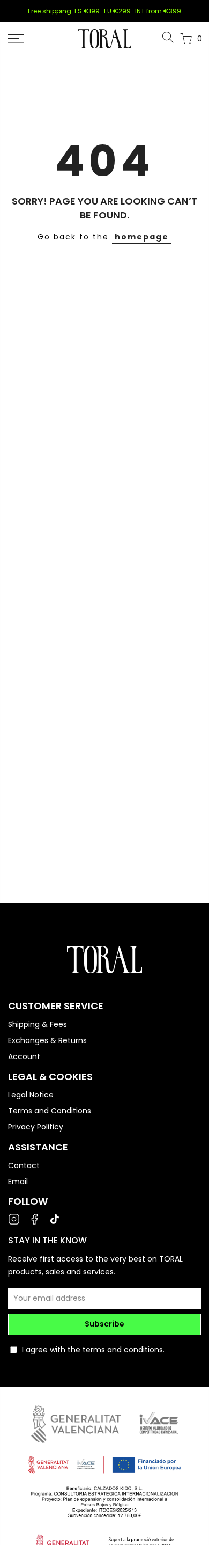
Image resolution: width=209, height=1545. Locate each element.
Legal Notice (31, 1094)
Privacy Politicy (35, 1126)
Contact (24, 1165)
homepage (142, 236)
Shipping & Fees (37, 1024)
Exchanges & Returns (47, 1040)
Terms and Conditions (49, 1110)
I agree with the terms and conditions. (93, 1349)
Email (18, 1181)
